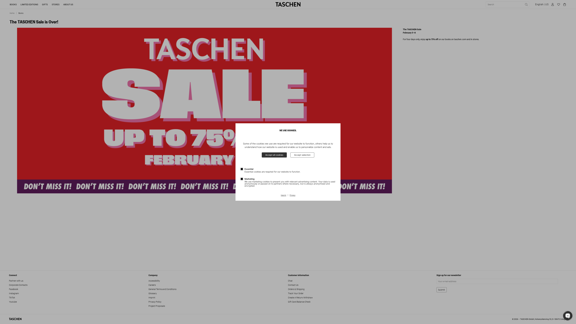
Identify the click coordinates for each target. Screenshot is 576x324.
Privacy (292, 195)
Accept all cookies (274, 155)
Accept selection (302, 155)
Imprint (283, 195)
